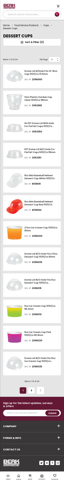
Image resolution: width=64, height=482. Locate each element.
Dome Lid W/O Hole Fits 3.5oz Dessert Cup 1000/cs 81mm (40, 255)
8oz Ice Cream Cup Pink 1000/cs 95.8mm (37, 334)
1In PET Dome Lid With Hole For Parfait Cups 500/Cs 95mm (39, 125)
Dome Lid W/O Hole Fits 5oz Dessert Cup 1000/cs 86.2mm (39, 281)
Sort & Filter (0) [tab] (34, 42)
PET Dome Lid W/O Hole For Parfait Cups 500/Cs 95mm (39, 151)
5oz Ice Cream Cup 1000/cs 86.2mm (39, 307)
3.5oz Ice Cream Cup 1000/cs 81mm (40, 229)
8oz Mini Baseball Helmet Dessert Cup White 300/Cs (39, 177)
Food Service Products (26, 25)
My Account (42, 476)
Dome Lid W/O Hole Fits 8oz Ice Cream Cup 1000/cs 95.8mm (39, 360)
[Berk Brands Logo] (9, 6)
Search (57, 14)
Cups (46, 25)
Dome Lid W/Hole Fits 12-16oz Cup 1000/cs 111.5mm (40, 73)
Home (6, 25)
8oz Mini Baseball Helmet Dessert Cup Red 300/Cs (38, 203)
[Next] (40, 390)
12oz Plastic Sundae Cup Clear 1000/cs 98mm (38, 99)
